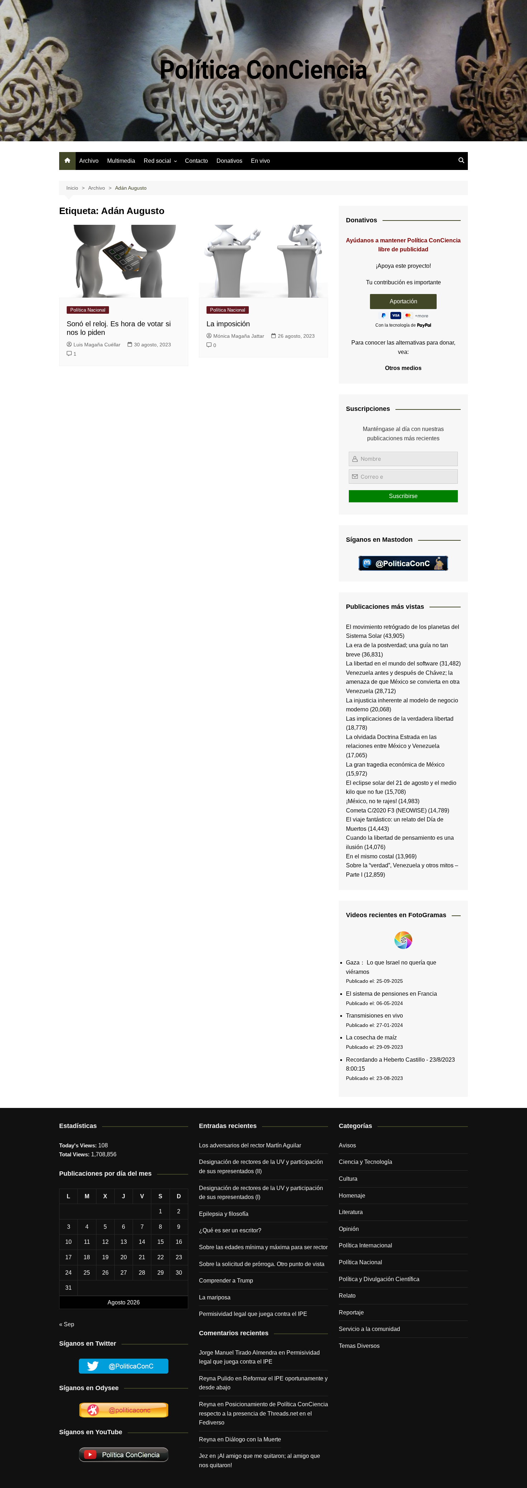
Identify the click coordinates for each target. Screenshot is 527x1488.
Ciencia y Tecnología (365, 1162)
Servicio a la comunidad (369, 1329)
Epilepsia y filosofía (223, 1214)
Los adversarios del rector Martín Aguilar (250, 1145)
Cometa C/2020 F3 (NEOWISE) (386, 810)
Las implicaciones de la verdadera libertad (400, 719)
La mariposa (215, 1297)
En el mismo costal (370, 856)
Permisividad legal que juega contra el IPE (253, 1314)
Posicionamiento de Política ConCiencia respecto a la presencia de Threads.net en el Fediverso (263, 1413)
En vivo (260, 161)
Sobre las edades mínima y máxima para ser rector (263, 1247)
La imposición (228, 324)
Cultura (348, 1179)
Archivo (89, 161)
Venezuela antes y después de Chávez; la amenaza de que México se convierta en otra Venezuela (403, 682)
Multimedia (121, 161)
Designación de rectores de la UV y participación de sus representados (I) (261, 1192)
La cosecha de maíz (371, 1037)
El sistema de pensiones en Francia (391, 994)
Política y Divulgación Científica (379, 1279)
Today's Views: (78, 1145)
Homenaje (352, 1196)
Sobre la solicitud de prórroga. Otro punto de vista (261, 1264)
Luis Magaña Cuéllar (96, 344)
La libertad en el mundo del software (392, 663)
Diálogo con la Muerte (253, 1439)
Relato (347, 1296)
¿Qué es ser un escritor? (230, 1230)
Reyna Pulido (216, 1378)
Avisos (347, 1145)
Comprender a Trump (226, 1281)
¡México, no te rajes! (371, 801)
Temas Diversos (359, 1346)
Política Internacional (365, 1245)
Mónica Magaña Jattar (238, 336)
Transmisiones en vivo (374, 1016)
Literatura (351, 1212)
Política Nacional (87, 310)
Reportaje (351, 1312)
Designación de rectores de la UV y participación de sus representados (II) (261, 1166)
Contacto (196, 161)
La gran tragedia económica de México (395, 765)
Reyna (207, 1439)
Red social (157, 161)
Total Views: (75, 1154)
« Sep (66, 1324)
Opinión (349, 1229)
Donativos (229, 161)
